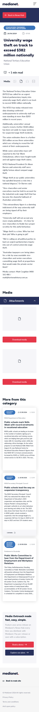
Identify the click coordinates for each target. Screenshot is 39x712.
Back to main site (13, 681)
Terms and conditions (11, 701)
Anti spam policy (9, 706)
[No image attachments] (15, 81)
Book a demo (18, 644)
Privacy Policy (8, 697)
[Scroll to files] (21, 81)
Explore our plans (18, 652)
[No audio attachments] (27, 81)
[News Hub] (11, 4)
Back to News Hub (16, 15)
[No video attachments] (33, 81)
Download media (19, 339)
